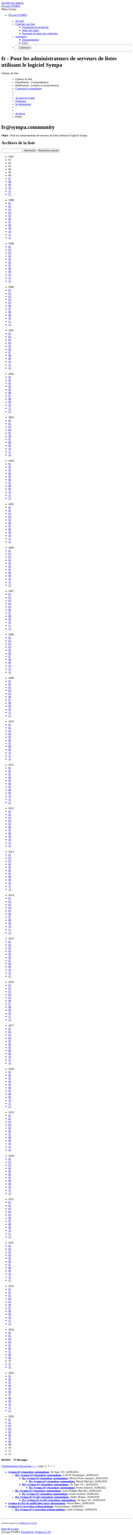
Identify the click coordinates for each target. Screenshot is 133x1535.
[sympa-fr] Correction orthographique (30, 1506)
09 (9, 184)
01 (9, 203)
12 (9, 194)
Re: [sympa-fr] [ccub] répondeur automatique (42, 1497)
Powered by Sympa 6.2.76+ (36, 1531)
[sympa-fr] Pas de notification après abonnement (36, 1503)
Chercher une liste (25, 24)
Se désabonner (23, 104)
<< (33, 1466)
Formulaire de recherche (35, 27)
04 (9, 212)
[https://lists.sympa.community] (10, 6)
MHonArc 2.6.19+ (28, 1523)
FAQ (25, 42)
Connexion (24, 47)
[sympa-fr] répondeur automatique (28, 1472)
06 (9, 218)
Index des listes (30, 30)
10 (9, 187)
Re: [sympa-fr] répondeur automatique (45, 1478)
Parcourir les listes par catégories (40, 33)
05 (9, 215)
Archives (20, 113)
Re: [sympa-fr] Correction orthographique (40, 1509)
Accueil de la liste (25, 97)
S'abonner (20, 101)
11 (9, 191)
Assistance (21, 36)
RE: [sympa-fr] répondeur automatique (38, 1475)
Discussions (25, 1466)
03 (9, 209)
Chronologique (10, 1466)
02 (9, 206)
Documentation (30, 39)
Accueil (19, 20)
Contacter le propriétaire (28, 88)
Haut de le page (10, 1528)
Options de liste (23, 79)
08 (9, 181)
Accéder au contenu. (12, 2)
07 (9, 178)
